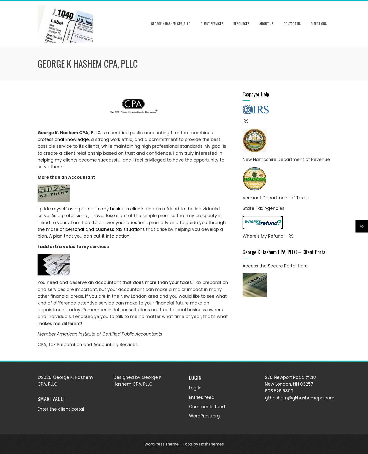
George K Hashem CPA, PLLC (171, 23)
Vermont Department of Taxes (276, 198)
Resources (241, 23)
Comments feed (207, 407)
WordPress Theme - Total (168, 444)
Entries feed (202, 397)
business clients (127, 209)
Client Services (212, 23)
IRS (246, 121)
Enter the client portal (61, 409)
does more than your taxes (162, 282)
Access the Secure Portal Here (275, 266)
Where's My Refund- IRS (268, 236)
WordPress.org (204, 416)
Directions (319, 23)
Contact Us (292, 23)
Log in (195, 388)
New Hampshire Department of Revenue (286, 160)
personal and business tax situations (105, 229)
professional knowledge (63, 139)
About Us (266, 23)
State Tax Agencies (263, 208)
